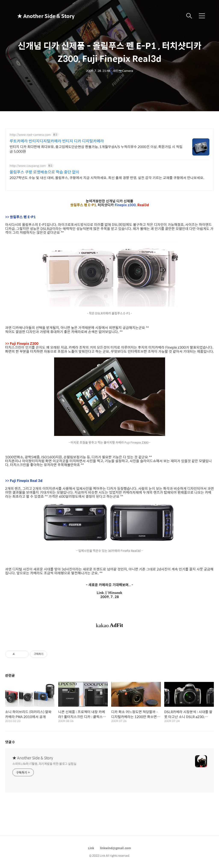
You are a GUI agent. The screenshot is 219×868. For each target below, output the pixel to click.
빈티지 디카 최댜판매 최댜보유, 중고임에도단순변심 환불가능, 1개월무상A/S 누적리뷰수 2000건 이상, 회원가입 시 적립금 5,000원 (96, 149)
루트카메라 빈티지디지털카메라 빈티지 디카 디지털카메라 (57, 141)
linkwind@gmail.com (115, 848)
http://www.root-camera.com (30, 134)
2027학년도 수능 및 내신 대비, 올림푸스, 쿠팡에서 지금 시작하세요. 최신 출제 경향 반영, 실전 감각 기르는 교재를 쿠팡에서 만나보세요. (107, 177)
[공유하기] (18, 654)
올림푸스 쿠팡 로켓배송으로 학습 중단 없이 (44, 172)
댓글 (10, 742)
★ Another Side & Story (38, 16)
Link (91, 848)
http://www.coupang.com (28, 165)
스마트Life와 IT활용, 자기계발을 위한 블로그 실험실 (44, 763)
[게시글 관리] (24, 654)
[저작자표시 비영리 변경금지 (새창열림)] (53, 654)
